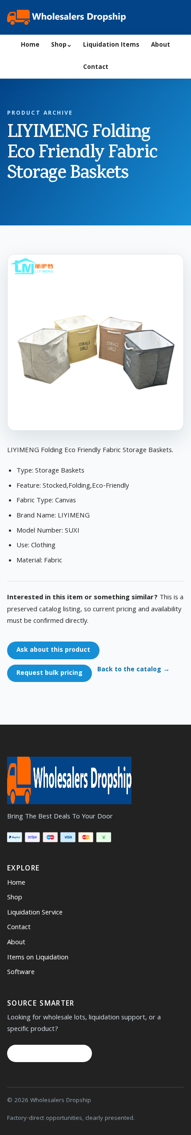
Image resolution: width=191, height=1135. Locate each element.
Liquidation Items (111, 45)
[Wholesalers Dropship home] (66, 17)
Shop (61, 45)
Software (21, 973)
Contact (95, 68)
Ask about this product (53, 650)
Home (30, 45)
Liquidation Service (35, 913)
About (160, 45)
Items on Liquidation (37, 958)
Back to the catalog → (133, 670)
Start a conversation (49, 1053)
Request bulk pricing (49, 673)
